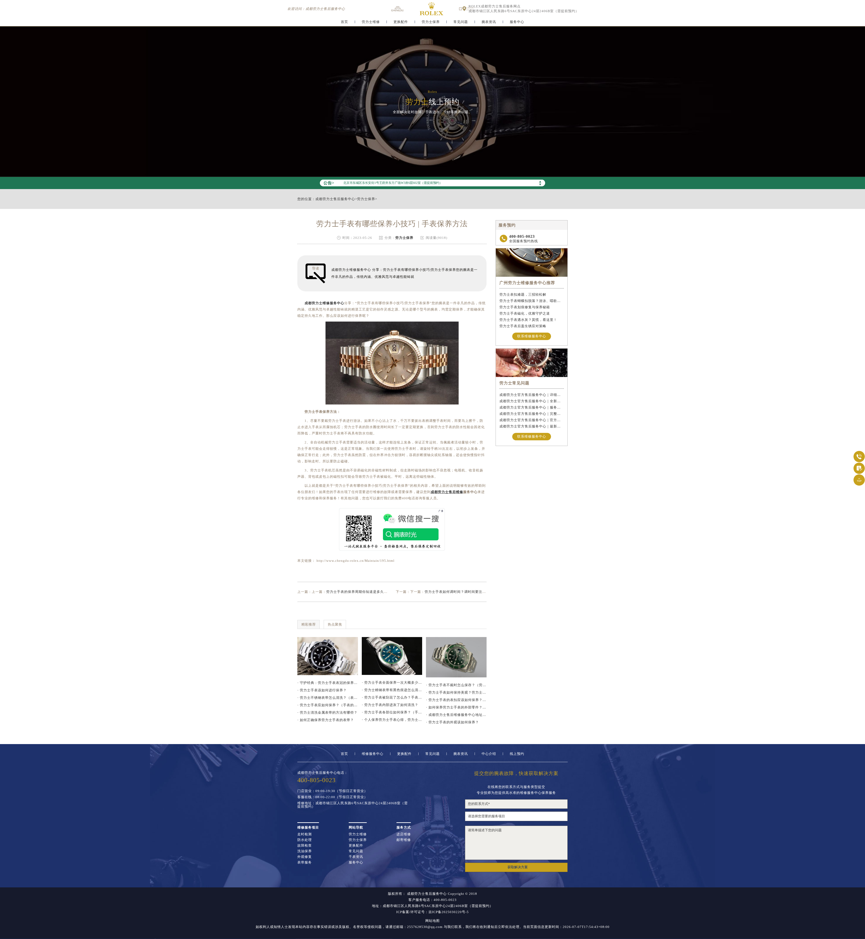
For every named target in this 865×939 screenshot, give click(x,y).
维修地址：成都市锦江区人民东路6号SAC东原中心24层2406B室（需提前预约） (352, 805)
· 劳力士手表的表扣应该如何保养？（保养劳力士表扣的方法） (456, 700)
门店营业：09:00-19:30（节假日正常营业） (332, 791)
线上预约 (517, 754)
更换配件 (401, 22)
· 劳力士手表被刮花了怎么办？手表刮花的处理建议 (392, 697)
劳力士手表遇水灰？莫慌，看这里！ (528, 320)
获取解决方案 (518, 867)
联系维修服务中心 (531, 336)
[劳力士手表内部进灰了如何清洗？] (327, 656)
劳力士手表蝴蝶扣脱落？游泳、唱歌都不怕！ (531, 301)
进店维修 (403, 834)
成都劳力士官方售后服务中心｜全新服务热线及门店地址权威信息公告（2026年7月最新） (531, 401)
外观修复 (304, 857)
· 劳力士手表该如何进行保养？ (322, 690)
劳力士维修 (371, 22)
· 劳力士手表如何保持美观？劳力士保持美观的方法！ (456, 692)
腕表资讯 (489, 22)
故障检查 (304, 845)
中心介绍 (489, 754)
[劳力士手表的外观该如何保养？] (456, 657)
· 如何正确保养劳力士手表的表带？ (325, 720)
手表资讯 (356, 857)
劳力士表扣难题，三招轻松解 (522, 294)
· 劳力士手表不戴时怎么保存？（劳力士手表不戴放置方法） (456, 685)
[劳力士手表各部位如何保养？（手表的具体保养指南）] (392, 656)
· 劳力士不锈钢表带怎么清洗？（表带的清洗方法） (327, 697)
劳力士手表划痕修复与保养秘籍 (524, 307)
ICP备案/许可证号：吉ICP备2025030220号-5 (432, 912)
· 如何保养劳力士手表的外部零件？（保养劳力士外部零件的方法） (456, 707)
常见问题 (460, 22)
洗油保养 (304, 851)
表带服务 (304, 862)
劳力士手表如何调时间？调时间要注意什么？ (461, 592)
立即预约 (432, 479)
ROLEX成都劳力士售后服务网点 (495, 6)
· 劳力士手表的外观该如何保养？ (452, 722)
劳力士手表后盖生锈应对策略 (522, 326)
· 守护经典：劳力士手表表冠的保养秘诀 (327, 683)
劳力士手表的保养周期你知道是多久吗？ (358, 592)
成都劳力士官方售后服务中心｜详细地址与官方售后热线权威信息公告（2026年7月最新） (531, 395)
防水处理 (304, 840)
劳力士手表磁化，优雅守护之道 (524, 313)
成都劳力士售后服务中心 (335, 199)
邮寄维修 (403, 840)
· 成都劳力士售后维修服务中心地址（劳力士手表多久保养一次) (456, 715)
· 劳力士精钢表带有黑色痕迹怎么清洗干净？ (392, 690)
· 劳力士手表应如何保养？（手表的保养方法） (327, 705)
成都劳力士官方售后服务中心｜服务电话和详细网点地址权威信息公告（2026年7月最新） (531, 407)
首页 (344, 22)
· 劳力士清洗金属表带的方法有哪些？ (327, 712)
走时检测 (304, 834)
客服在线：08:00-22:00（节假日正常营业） (332, 797)
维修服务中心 (372, 754)
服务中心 (517, 22)
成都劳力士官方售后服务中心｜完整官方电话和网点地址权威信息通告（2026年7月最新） (531, 414)
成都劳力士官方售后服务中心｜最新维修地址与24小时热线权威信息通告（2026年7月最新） (531, 426)
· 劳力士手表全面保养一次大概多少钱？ (392, 682)
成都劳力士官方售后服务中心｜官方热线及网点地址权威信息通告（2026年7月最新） (531, 420)
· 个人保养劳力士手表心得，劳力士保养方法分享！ (392, 720)
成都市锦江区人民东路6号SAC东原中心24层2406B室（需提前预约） (524, 11)
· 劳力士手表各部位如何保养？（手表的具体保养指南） (392, 712)
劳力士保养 (431, 22)
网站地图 (432, 921)
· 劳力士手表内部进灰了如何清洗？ (390, 705)
